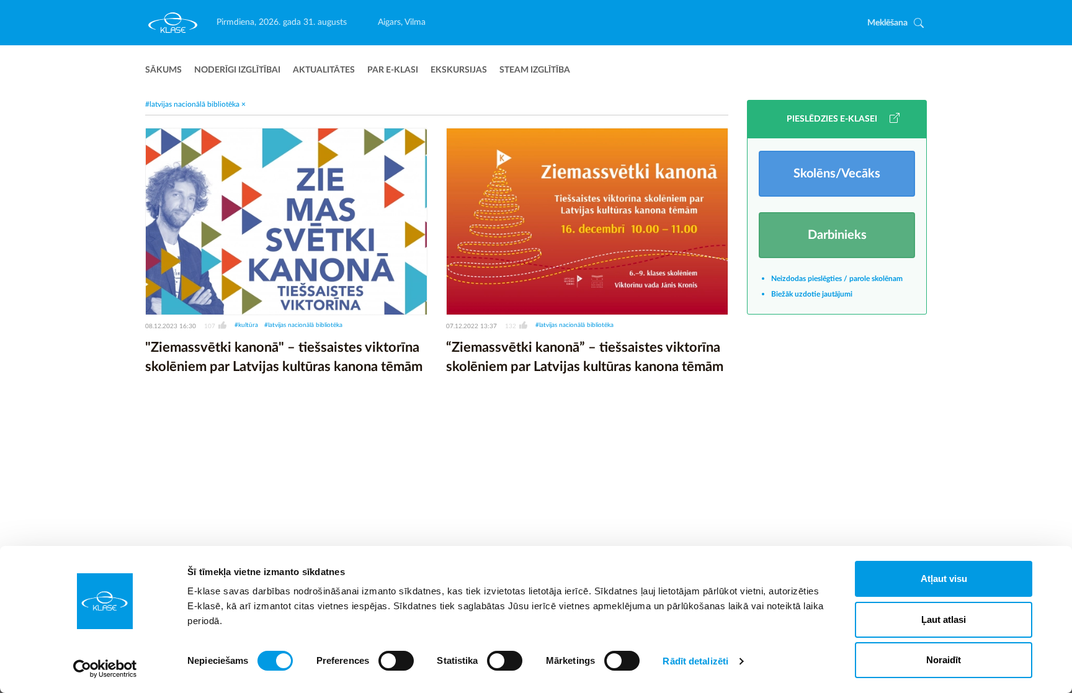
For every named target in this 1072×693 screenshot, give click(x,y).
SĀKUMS (163, 70)
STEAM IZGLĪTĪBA (534, 70)
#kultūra (246, 325)
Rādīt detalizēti (695, 661)
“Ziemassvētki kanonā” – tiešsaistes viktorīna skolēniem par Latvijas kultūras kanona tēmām (584, 357)
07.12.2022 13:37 (471, 326)
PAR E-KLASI (392, 70)
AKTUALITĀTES (324, 70)
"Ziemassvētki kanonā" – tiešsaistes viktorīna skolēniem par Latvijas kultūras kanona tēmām (283, 357)
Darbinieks (837, 235)
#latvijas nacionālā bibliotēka (303, 325)
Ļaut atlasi (943, 619)
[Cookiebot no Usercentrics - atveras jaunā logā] (105, 668)
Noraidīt (943, 660)
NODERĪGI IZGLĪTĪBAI (237, 70)
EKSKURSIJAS (459, 70)
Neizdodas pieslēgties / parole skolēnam (837, 278)
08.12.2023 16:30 (170, 326)
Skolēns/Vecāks (836, 174)
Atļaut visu (944, 578)
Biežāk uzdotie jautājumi (811, 294)
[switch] (396, 661)
